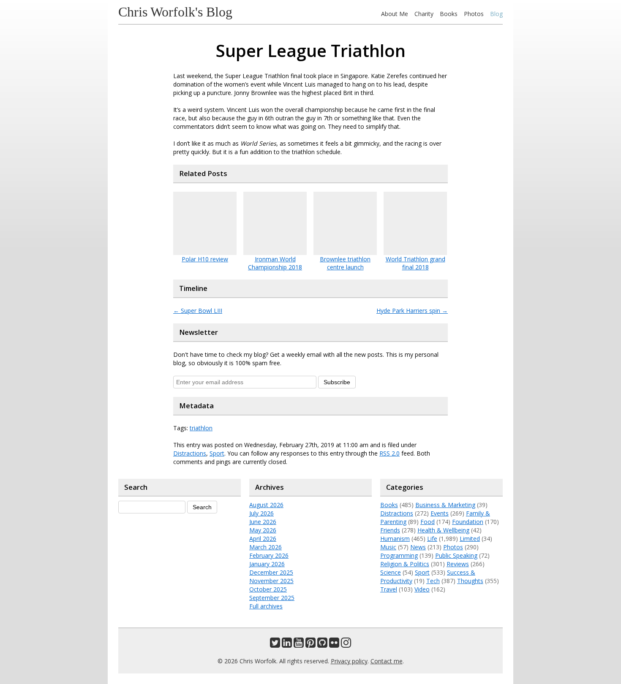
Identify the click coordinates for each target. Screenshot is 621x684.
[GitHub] (322, 645)
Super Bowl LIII (197, 311)
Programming (399, 555)
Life (432, 539)
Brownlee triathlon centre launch (345, 263)
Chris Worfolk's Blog (175, 11)
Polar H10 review (205, 259)
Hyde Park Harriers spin (412, 311)
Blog (496, 14)
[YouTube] (299, 645)
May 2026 (262, 530)
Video (422, 589)
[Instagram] (346, 645)
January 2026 (267, 564)
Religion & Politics (404, 564)
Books (449, 14)
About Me (394, 14)
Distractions (189, 453)
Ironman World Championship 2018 (275, 263)
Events (439, 513)
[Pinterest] (310, 645)
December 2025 (271, 572)
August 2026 (266, 505)
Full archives (266, 606)
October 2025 (268, 589)
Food (427, 522)
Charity (423, 14)
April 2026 (262, 539)
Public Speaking (456, 555)
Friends (390, 530)
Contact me (386, 661)
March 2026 (265, 547)
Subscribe (337, 382)
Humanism (395, 539)
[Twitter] (275, 645)
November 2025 (271, 581)
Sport (217, 453)
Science (390, 572)
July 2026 (261, 513)
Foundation (467, 522)
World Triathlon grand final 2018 (415, 263)
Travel (388, 589)
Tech (433, 581)
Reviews (458, 564)
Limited (470, 539)
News (418, 547)
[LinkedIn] (287, 645)
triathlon (201, 428)
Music (388, 547)
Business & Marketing (445, 505)
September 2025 (271, 598)
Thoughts (470, 581)
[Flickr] (334, 645)
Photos (474, 14)
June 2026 (262, 522)
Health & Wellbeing (443, 530)
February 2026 (269, 555)
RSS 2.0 (389, 453)
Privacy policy (349, 661)
